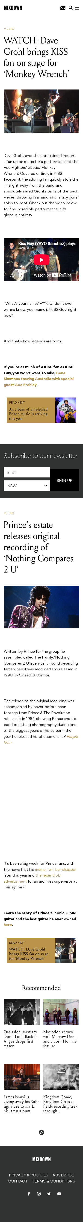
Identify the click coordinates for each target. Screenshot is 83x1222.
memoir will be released (55, 870)
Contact (18, 1181)
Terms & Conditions (53, 1181)
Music (9, 29)
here (8, 925)
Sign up (64, 481)
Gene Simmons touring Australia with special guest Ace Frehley (39, 379)
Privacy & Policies (28, 1175)
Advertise (63, 1175)
